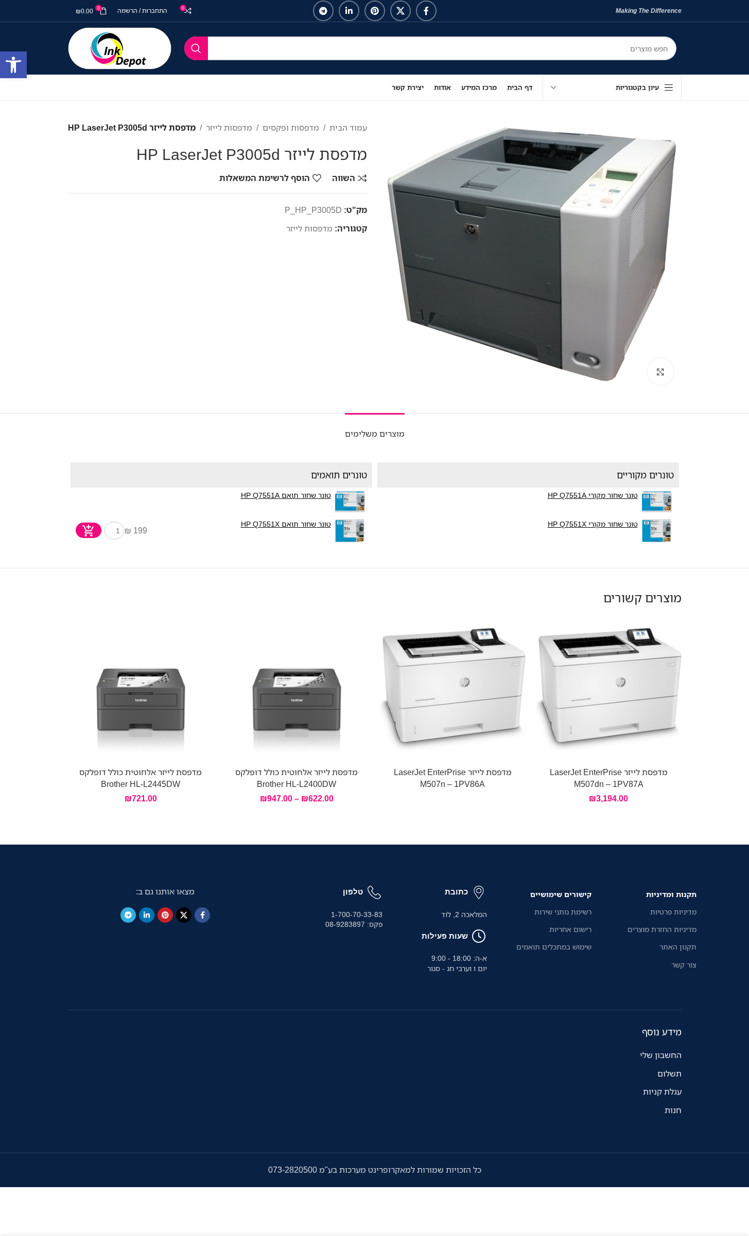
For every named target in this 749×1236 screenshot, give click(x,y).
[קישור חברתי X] (400, 11)
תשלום (669, 1073)
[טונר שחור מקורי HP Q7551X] (657, 530)
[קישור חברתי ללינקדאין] (349, 11)
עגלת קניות (662, 1091)
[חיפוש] (196, 48)
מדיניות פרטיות (673, 912)
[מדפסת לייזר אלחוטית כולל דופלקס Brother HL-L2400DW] (297, 689)
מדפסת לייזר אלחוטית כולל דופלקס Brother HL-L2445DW (140, 777)
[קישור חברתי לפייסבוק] (426, 11)
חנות (673, 1110)
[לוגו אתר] (119, 47)
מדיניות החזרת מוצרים (662, 929)
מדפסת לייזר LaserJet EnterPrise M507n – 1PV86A (453, 777)
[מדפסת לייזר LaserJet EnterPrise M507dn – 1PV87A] (609, 689)
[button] (13, 64)
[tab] (375, 428)
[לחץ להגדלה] (660, 371)
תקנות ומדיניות (671, 894)
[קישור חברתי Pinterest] (374, 11)
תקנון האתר (677, 947)
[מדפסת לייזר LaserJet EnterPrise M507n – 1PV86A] (453, 689)
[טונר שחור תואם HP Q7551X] (350, 530)
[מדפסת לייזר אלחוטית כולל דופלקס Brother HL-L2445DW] (141, 689)
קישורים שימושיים (560, 894)
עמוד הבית (348, 127)
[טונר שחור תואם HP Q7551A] (350, 501)
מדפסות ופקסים (291, 127)
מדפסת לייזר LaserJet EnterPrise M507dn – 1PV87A (609, 777)
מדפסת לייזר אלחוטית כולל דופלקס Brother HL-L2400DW (296, 777)
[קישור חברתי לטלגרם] (323, 11)
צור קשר (683, 965)
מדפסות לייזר (229, 127)
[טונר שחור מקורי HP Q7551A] (657, 501)
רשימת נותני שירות (562, 912)
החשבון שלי (661, 1055)
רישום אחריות (570, 929)
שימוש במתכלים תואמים (553, 947)
